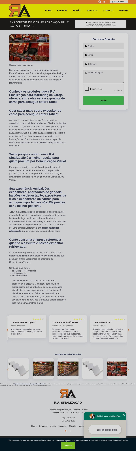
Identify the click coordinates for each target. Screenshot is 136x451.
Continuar (68, 445)
